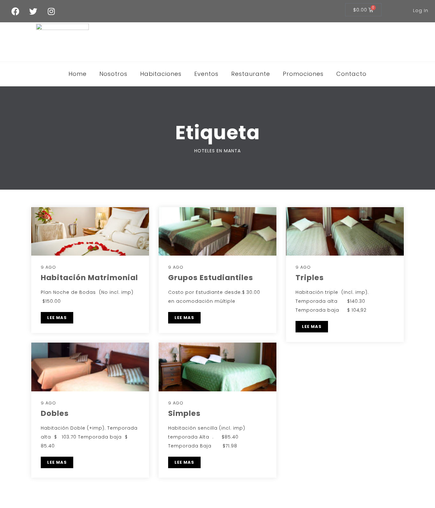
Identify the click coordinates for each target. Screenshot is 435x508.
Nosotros (113, 74)
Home (77, 74)
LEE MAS (57, 318)
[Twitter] (33, 11)
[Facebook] (16, 11)
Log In (420, 10)
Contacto (351, 74)
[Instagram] (51, 11)
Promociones (303, 74)
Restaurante (250, 74)
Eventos (206, 74)
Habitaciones (161, 74)
